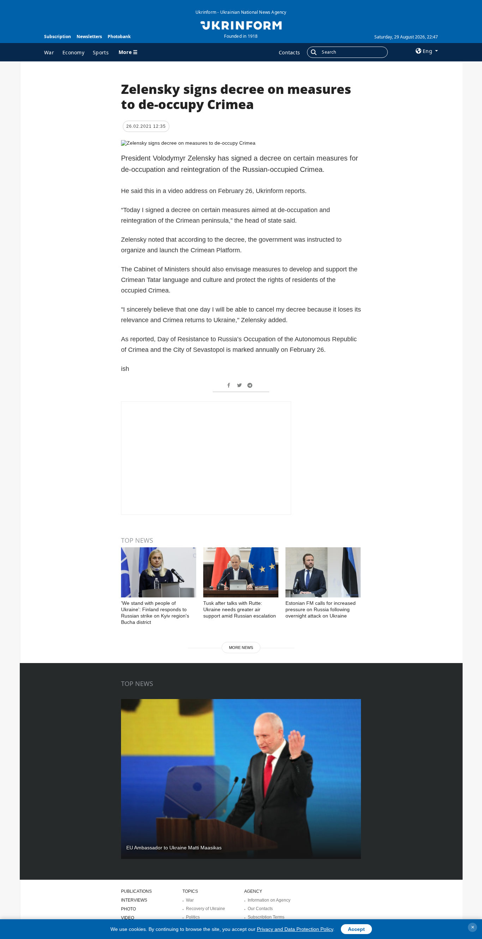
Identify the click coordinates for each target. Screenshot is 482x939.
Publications (136, 891)
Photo (128, 909)
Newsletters (89, 37)
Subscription (57, 37)
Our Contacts (260, 908)
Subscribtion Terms (266, 917)
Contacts (289, 52)
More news (241, 647)
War (49, 52)
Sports (101, 52)
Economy (73, 52)
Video (127, 917)
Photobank (119, 37)
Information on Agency (269, 900)
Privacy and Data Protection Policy (295, 929)
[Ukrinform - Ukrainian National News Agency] (240, 25)
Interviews (134, 900)
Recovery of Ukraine (205, 908)
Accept (356, 929)
